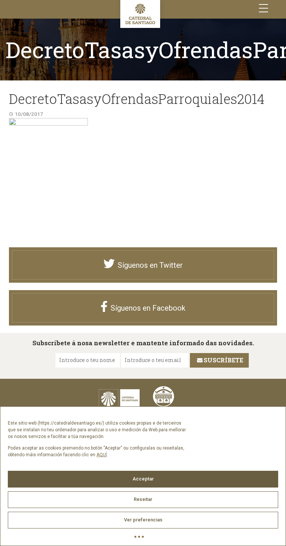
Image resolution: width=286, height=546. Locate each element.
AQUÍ (101, 454)
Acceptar (143, 479)
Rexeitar (143, 499)
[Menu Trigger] (263, 8)
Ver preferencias (143, 520)
